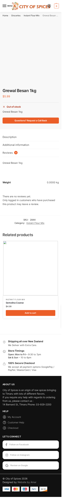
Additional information (16, 144)
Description (10, 137)
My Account (14, 416)
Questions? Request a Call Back (31, 120)
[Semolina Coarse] (30, 268)
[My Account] (49, 6)
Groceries (15, 15)
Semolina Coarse (15, 302)
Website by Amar (26, 482)
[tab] (31, 137)
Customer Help (16, 422)
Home (5, 15)
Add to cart (30, 313)
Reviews (10, 152)
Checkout (13, 427)
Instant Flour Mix (31, 15)
